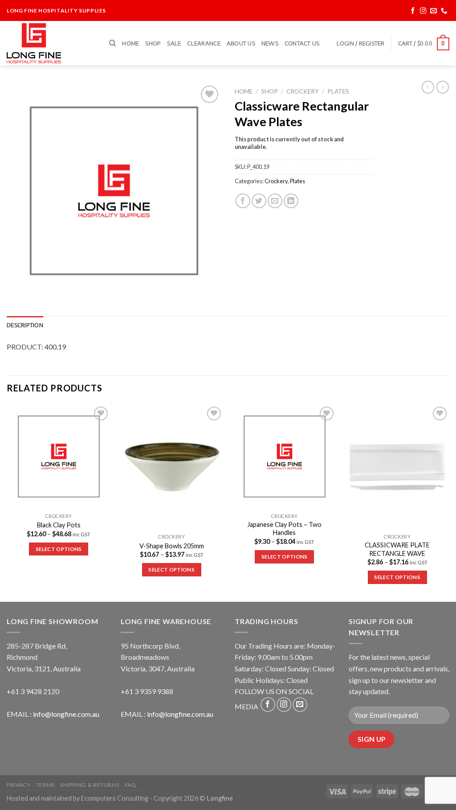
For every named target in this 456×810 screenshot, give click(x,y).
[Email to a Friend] (275, 200)
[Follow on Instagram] (423, 11)
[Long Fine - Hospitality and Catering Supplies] (51, 43)
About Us (241, 43)
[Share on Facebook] (243, 200)
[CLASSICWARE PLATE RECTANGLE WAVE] (397, 466)
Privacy (18, 784)
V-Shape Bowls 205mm (171, 546)
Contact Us (302, 43)
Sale (174, 43)
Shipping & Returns (89, 784)
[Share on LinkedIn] (291, 200)
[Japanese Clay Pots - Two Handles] (284, 456)
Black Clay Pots (59, 525)
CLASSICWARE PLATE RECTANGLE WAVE (397, 549)
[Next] (449, 502)
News (269, 43)
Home (130, 43)
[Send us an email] (433, 11)
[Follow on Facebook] (413, 11)
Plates (338, 91)
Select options (59, 549)
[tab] (25, 325)
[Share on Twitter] (259, 200)
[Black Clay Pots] (59, 456)
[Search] (112, 43)
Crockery (302, 91)
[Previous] (7, 502)
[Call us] (444, 11)
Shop (153, 43)
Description (25, 325)
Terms (45, 784)
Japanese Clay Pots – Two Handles (284, 529)
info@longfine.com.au (66, 714)
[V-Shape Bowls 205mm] (171, 466)
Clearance (203, 43)
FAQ (130, 784)
